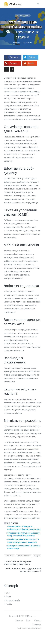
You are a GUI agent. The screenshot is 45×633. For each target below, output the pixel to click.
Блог (28, 620)
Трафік (9, 604)
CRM (8, 593)
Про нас (37, 620)
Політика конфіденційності (29, 628)
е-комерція (9, 556)
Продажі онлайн (22, 15)
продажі (37, 556)
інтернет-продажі (24, 556)
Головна (19, 620)
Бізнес (8, 596)
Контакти (37, 624)
